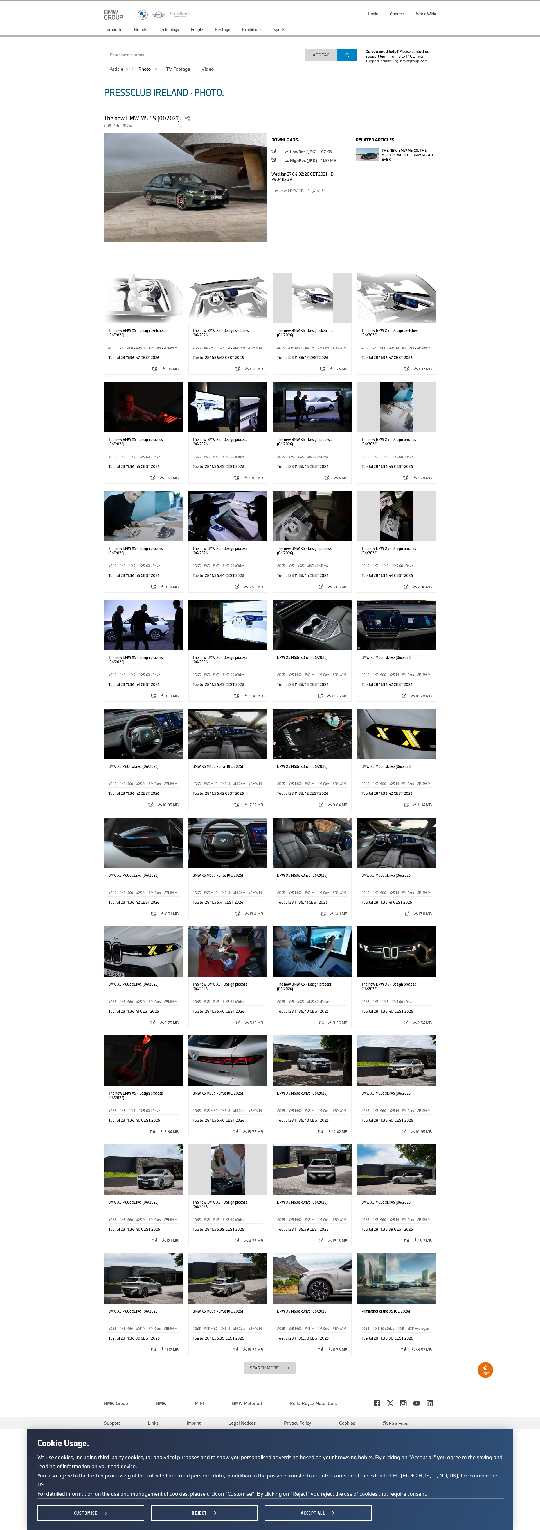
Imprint (194, 1423)
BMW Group (116, 1403)
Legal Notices (242, 1423)
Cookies (347, 1423)
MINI (199, 1403)
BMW (161, 1403)
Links (153, 1423)
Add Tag (321, 55)
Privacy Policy (297, 1423)
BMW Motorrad (247, 1403)
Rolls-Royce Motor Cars (313, 1403)
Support (112, 1423)
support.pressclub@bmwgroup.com (397, 60)
